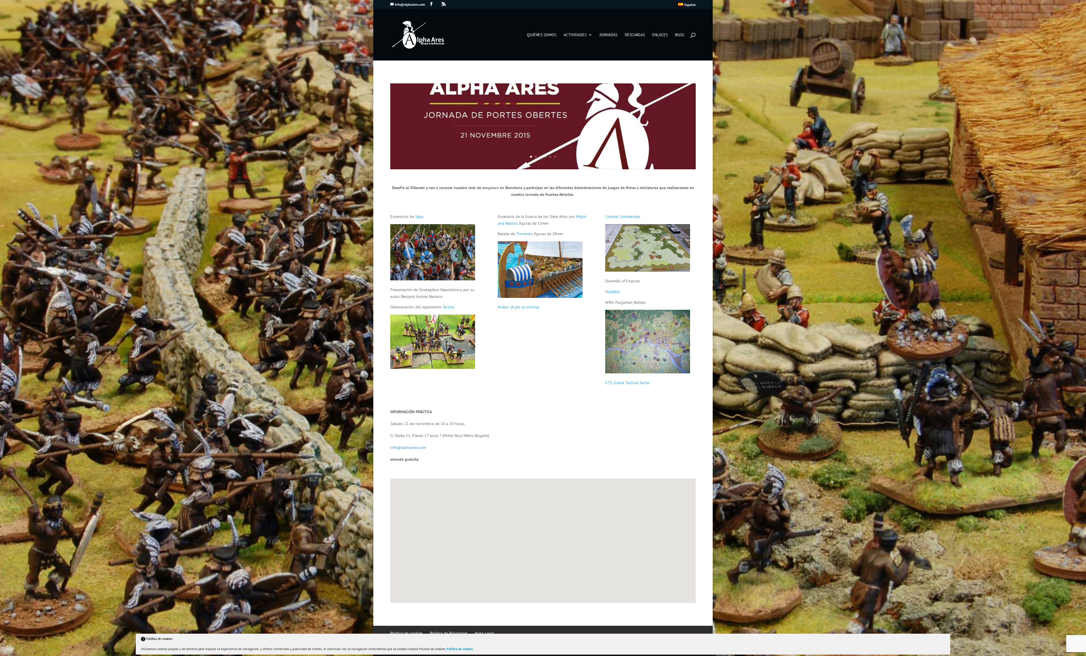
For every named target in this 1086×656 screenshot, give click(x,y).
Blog (679, 35)
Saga (419, 216)
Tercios (448, 306)
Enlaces (660, 35)
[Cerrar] (945, 639)
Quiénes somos (541, 35)
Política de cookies (460, 649)
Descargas (635, 35)
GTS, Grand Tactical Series (627, 382)
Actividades (575, 35)
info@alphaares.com (408, 447)
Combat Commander (622, 216)
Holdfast (612, 291)
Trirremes (524, 233)
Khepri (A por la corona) (518, 306)
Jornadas (608, 35)
